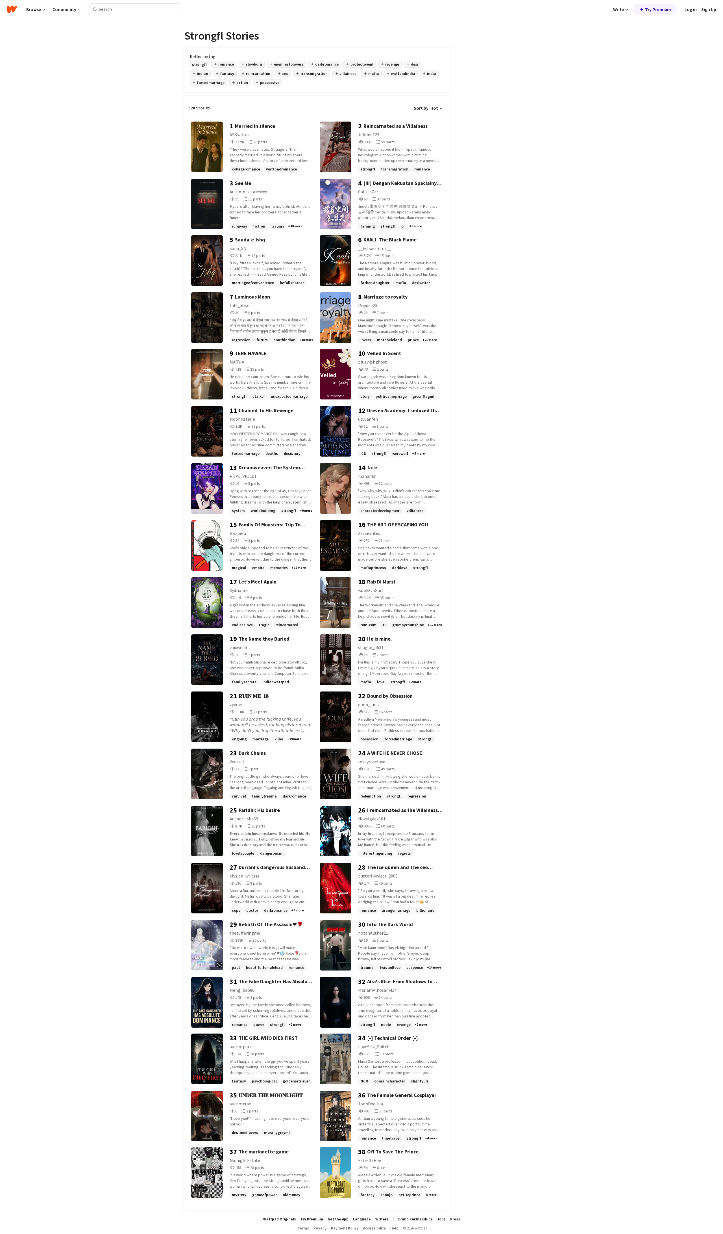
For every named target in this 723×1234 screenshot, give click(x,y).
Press (455, 1219)
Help (394, 1228)
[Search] (95, 9)
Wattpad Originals (279, 1219)
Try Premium (658, 9)
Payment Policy (345, 1228)
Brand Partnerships (415, 1219)
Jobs (441, 1219)
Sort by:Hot (426, 108)
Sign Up (708, 9)
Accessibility (374, 1228)
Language (362, 1219)
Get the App (338, 1219)
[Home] (12, 9)
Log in (691, 9)
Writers (381, 1219)
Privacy (319, 1228)
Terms (303, 1228)
